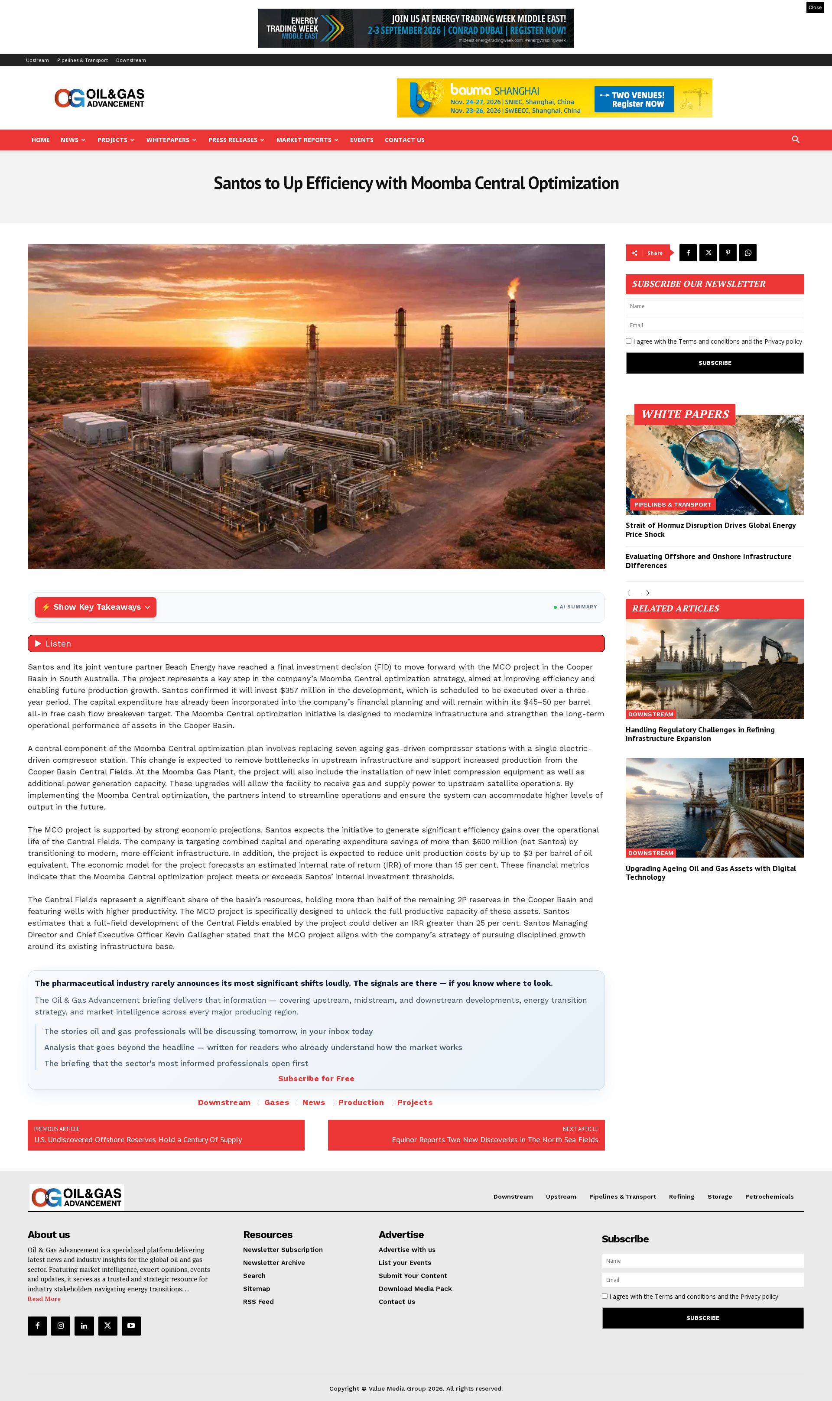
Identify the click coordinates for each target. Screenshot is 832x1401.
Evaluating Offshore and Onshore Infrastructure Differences (709, 561)
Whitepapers (167, 140)
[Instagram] (60, 1326)
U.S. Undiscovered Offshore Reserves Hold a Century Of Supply (138, 1139)
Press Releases (232, 140)
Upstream (37, 60)
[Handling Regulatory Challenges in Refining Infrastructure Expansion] (715, 669)
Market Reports (304, 140)
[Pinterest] (728, 252)
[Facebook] (688, 252)
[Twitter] (708, 252)
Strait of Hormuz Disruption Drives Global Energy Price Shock (711, 530)
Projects (112, 140)
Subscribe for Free (316, 1078)
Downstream (131, 60)
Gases (276, 1102)
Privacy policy (783, 341)
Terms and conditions (709, 341)
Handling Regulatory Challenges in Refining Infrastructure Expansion (700, 734)
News (69, 140)
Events (362, 140)
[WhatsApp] (748, 252)
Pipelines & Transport (82, 60)
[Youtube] (131, 1326)
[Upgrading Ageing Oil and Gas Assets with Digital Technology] (715, 808)
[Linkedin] (84, 1326)
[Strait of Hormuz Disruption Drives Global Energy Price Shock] (715, 465)
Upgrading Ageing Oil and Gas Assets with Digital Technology (711, 872)
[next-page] (645, 593)
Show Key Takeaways (97, 607)
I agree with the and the (716, 341)
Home (41, 140)
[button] (795, 141)
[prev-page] (631, 593)
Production (361, 1102)
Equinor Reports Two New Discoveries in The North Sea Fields (495, 1139)
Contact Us (405, 140)
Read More (44, 1298)
